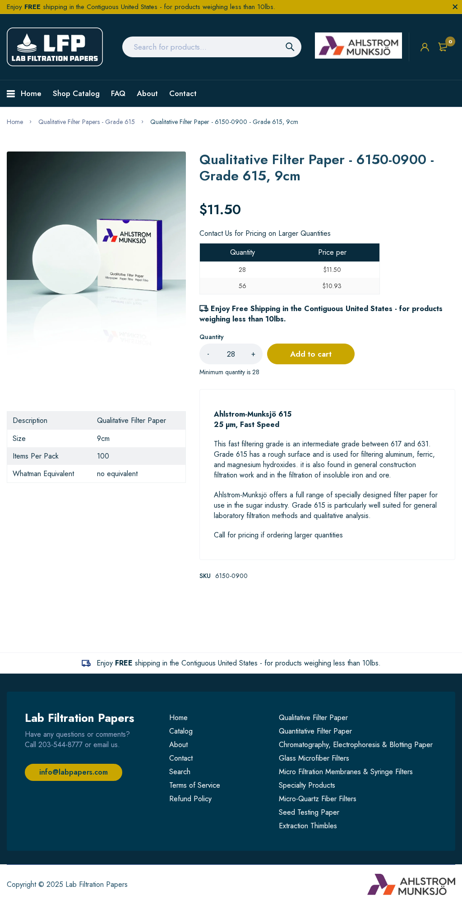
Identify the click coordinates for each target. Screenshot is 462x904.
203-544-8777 (60, 744)
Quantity (211, 336)
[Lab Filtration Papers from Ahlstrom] (55, 47)
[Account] (425, 47)
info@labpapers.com (73, 772)
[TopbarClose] (455, 7)
